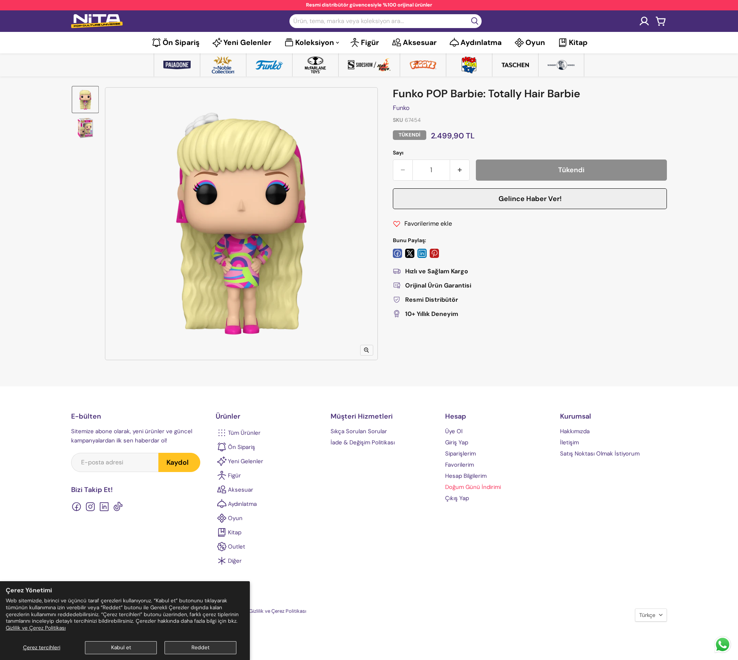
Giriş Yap (456, 442)
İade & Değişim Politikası (363, 442)
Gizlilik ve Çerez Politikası (36, 628)
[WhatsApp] (722, 652)
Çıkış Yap (457, 498)
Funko (401, 108)
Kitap (578, 42)
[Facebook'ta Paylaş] (397, 253)
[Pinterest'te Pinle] (434, 253)
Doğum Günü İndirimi (473, 487)
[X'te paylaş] (409, 253)
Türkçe (647, 615)
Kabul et (121, 647)
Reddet (200, 647)
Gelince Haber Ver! (530, 198)
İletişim (569, 442)
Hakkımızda (575, 431)
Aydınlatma (481, 42)
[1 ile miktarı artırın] (460, 170)
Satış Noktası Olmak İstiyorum (600, 453)
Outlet (236, 546)
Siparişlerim (460, 453)
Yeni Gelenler (247, 42)
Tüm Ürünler (244, 433)
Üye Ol (453, 431)
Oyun (535, 42)
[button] (85, 99)
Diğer (235, 561)
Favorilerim (459, 465)
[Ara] (475, 21)
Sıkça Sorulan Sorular (359, 431)
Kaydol (177, 462)
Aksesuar (420, 42)
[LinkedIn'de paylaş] (422, 253)
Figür (370, 42)
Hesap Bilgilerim (466, 476)
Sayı (398, 153)
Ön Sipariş (181, 42)
